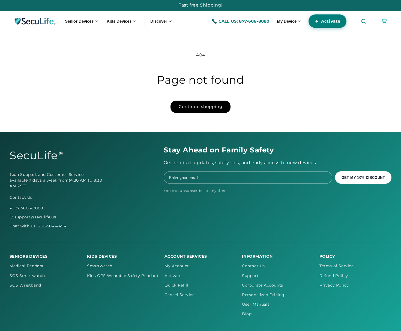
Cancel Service (179, 294)
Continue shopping (200, 106)
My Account (176, 265)
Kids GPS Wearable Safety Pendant (122, 275)
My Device (287, 21)
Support (250, 275)
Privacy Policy (334, 285)
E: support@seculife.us (33, 217)
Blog (247, 313)
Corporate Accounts (262, 285)
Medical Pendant (27, 265)
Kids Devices (119, 21)
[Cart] (384, 21)
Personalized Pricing (263, 294)
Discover (158, 21)
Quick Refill (176, 285)
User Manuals (256, 304)
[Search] (364, 21)
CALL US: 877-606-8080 (244, 21)
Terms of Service (336, 265)
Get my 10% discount (363, 178)
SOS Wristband (25, 285)
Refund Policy (333, 275)
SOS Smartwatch (27, 275)
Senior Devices (79, 21)
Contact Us (253, 265)
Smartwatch (99, 265)
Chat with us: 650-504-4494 (38, 226)
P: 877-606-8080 (26, 208)
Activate (330, 21)
